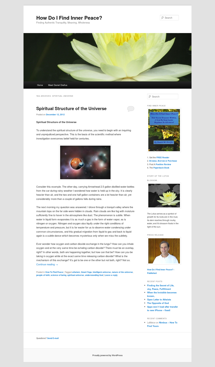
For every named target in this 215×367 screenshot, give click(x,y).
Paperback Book (161, 167)
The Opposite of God (158, 303)
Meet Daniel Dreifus (57, 85)
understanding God (94, 275)
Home (40, 85)
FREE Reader (162, 157)
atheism (76, 272)
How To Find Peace (54, 272)
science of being (58, 275)
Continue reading (47, 264)
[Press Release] (163, 251)
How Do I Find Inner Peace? (69, 17)
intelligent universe (102, 272)
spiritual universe (75, 275)
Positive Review (163, 164)
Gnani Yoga (86, 272)
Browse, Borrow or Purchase (163, 160)
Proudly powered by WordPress (107, 355)
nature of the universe (122, 272)
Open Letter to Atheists (159, 299)
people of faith (43, 275)
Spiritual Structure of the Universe (71, 108)
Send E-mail (53, 338)
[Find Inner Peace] (163, 130)
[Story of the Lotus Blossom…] (163, 196)
